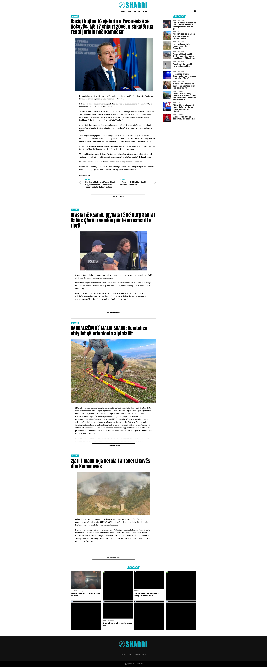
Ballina (122, 11)
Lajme (129, 11)
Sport (145, 11)
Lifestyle (137, 11)
